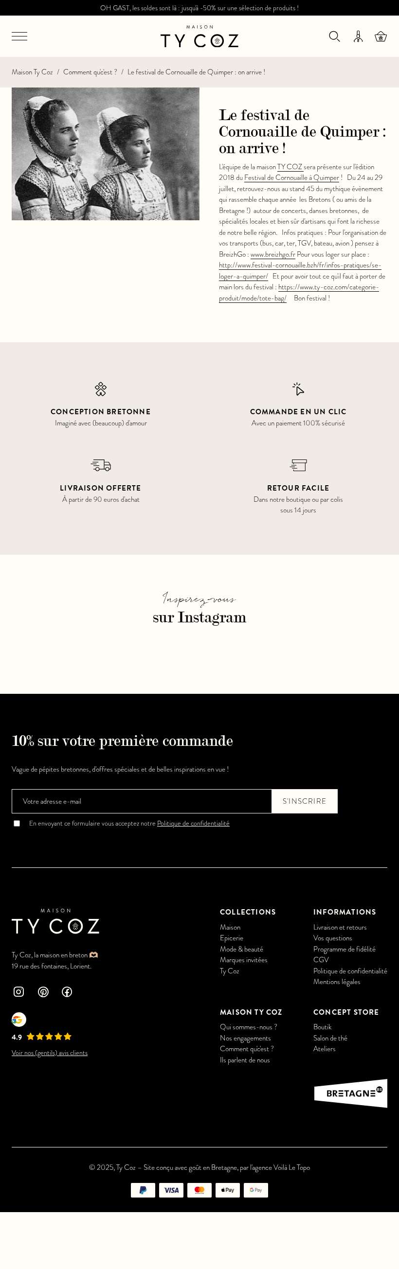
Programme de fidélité (344, 949)
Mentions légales (337, 982)
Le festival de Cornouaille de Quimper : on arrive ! (196, 72)
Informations (344, 912)
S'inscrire (304, 801)
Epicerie (231, 938)
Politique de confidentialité (193, 823)
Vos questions (332, 938)
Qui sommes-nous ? (248, 1027)
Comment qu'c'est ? (90, 72)
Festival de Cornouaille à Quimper (291, 177)
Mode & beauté (241, 949)
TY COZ (290, 167)
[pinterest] (43, 993)
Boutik (322, 1027)
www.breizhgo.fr (273, 254)
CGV (321, 960)
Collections (248, 912)
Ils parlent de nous (245, 1060)
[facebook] (67, 993)
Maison (230, 927)
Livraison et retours (340, 927)
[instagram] (18, 993)
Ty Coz (229, 971)
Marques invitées (244, 960)
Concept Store (346, 1012)
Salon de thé (330, 1038)
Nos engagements (245, 1038)
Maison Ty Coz (32, 72)
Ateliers (324, 1049)
